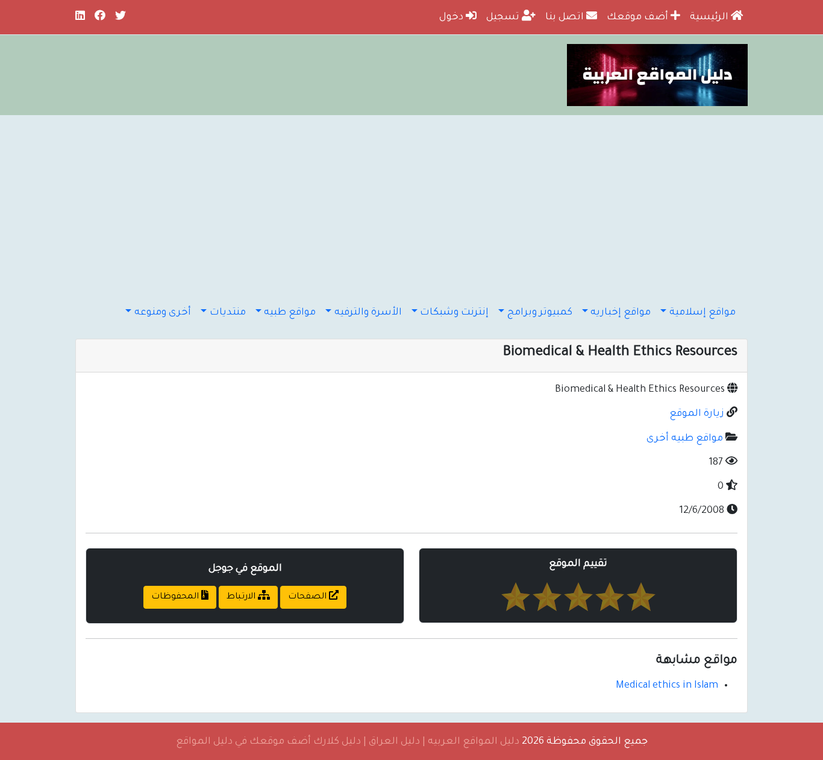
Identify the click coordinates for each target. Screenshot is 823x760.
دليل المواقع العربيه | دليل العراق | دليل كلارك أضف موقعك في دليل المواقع (347, 741)
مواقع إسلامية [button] (702, 312)
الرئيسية (710, 17)
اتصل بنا (565, 17)
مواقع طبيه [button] (290, 312)
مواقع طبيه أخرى (684, 438)
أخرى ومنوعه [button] (162, 312)
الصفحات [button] (308, 597)
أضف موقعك (639, 17)
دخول (452, 17)
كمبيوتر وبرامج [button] (539, 312)
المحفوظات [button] (176, 597)
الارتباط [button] (242, 597)
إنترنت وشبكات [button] (454, 312)
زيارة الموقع (696, 414)
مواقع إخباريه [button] (620, 312)
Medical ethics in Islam (667, 685)
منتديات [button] (228, 312)
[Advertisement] (411, 205)
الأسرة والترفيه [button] (368, 312)
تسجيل (504, 17)
